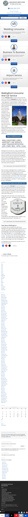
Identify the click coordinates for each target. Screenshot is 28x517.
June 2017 (3, 323)
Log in (2, 423)
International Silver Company (18, 177)
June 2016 (3, 340)
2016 (2, 267)
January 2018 (3, 314)
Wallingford (17, 171)
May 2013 (3, 375)
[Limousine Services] (14, 5)
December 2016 (4, 331)
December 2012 (4, 379)
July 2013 (2, 372)
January (2, 278)
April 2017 (3, 325)
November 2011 (4, 398)
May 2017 (3, 324)
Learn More (14, 40)
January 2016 (3, 345)
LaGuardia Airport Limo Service (8, 498)
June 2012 (3, 388)
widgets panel (8, 435)
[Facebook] (7, 515)
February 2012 (4, 394)
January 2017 (3, 330)
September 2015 (4, 350)
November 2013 (4, 367)
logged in (8, 255)
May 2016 (3, 341)
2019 (2, 271)
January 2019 (3, 298)
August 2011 (3, 402)
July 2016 (2, 338)
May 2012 (3, 389)
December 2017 (4, 315)
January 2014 (3, 365)
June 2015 (3, 351)
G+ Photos (4, 502)
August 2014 (3, 357)
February (3, 277)
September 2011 (4, 401)
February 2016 (4, 344)
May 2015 (3, 352)
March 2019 (3, 296)
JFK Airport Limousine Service (7, 500)
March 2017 (3, 327)
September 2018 (4, 303)
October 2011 (3, 399)
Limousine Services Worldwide (7, 485)
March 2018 (3, 311)
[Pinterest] (16, 515)
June (2, 281)
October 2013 (3, 368)
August (2, 274)
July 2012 (2, 386)
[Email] (21, 515)
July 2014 (2, 358)
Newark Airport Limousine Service (8, 499)
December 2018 (4, 300)
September (3, 289)
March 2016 (3, 342)
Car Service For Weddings (6, 492)
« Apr (2, 419)
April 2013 (3, 376)
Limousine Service (5, 493)
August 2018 (3, 304)
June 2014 (3, 359)
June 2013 (3, 374)
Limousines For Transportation (8, 497)
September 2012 (4, 384)
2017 (2, 268)
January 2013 (3, 378)
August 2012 (3, 385)
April (2, 272)
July (1, 279)
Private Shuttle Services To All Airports (9, 495)
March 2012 (3, 392)
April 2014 (3, 362)
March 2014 (3, 364)
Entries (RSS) (3, 425)
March (2, 282)
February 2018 (4, 313)
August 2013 (3, 371)
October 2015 (3, 348)
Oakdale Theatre (10, 234)
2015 (2, 265)
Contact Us (4, 491)
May (2, 284)
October (2, 288)
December (3, 275)
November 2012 (4, 381)
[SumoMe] (25, 515)
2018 (2, 269)
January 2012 (3, 395)
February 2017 (4, 328)
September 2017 (4, 318)
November (3, 286)
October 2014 (3, 354)
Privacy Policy (4, 489)
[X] (11, 515)
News (2, 285)
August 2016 (3, 337)
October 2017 (3, 317)
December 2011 (4, 396)
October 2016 (3, 334)
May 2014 (3, 361)
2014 (2, 264)
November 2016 (4, 333)
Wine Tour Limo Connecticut (7, 496)
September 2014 (4, 355)
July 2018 (2, 306)
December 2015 (4, 347)
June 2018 (3, 307)
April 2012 (3, 391)
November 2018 (4, 301)
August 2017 (3, 320)
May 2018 (3, 308)
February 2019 (4, 297)
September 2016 (4, 335)
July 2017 (2, 321)
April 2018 (3, 310)
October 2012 (3, 382)
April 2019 (3, 294)
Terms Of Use (4, 490)
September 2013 (4, 369)
